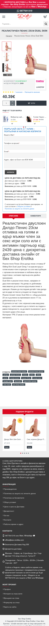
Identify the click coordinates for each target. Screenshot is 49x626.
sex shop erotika (18, 384)
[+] (12, 102)
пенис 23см (26, 378)
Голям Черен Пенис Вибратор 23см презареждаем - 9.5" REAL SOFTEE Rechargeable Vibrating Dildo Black (39, 117)
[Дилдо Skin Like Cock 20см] (13, 427)
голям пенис (14, 378)
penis (5, 378)
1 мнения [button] (18, 92)
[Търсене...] (45, 23)
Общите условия (23, 206)
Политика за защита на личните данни (19, 209)
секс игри (7, 384)
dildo (32, 375)
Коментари (36, 216)
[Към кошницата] (45, 17)
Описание (13, 216)
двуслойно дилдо (30, 381)
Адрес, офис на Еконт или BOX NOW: (18, 160)
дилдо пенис (15, 375)
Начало (9, 35)
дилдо (6, 375)
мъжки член (8, 381)
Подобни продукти (24, 411)
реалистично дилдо (36, 371)
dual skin (18, 381)
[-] (12, 104)
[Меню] (4, 17)
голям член (37, 378)
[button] (7, 43)
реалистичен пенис (19, 371)
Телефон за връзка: (12, 143)
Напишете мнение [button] (32, 92)
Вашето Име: (9, 135)
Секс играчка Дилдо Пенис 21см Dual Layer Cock (36, 439)
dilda (38, 375)
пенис (25, 375)
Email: (6, 152)
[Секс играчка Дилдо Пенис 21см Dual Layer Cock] (36, 427)
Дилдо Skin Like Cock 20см (13, 439)
